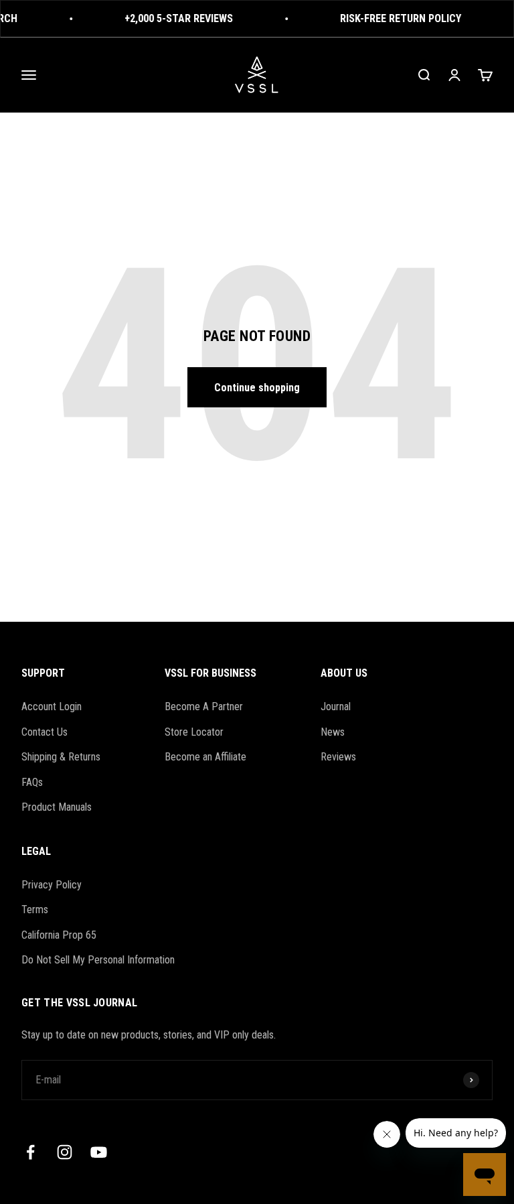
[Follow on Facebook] (30, 1152)
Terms (34, 909)
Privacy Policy (51, 884)
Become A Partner (204, 706)
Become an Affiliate (205, 756)
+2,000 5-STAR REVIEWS (174, 18)
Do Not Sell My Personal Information (98, 959)
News (333, 732)
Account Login (51, 706)
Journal (336, 706)
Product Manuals (56, 807)
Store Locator (194, 732)
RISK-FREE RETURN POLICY (396, 18)
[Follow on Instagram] (65, 1152)
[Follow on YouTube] (99, 1152)
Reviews (338, 756)
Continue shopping (257, 387)
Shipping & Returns (60, 756)
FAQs (32, 782)
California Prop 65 (58, 935)
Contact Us (44, 732)
